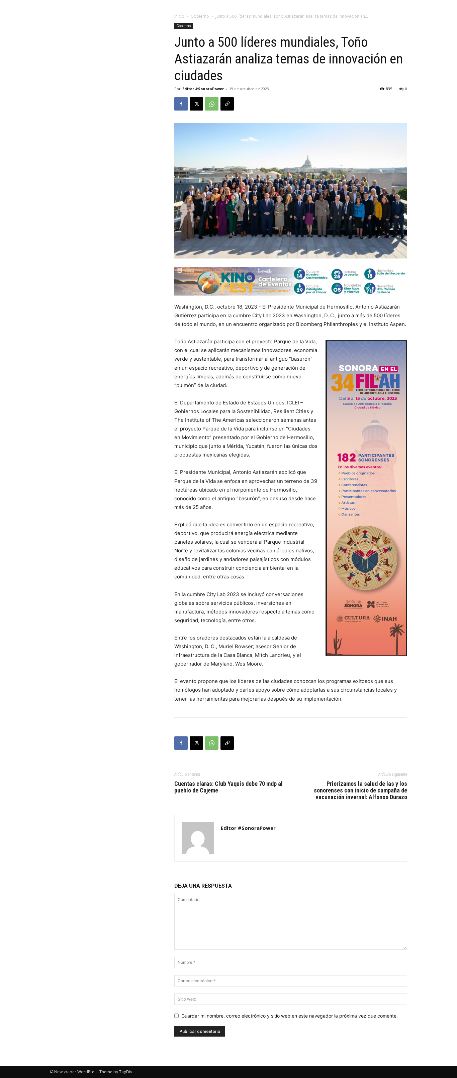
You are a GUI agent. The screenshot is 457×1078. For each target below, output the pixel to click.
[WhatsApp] (211, 104)
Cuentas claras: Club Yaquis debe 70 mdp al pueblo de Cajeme (228, 787)
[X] (196, 104)
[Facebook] (181, 104)
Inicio (179, 16)
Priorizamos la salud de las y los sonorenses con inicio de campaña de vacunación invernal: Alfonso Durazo (360, 790)
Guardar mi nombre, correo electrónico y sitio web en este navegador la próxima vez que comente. (289, 1016)
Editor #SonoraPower (203, 88)
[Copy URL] (227, 104)
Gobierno (200, 16)
